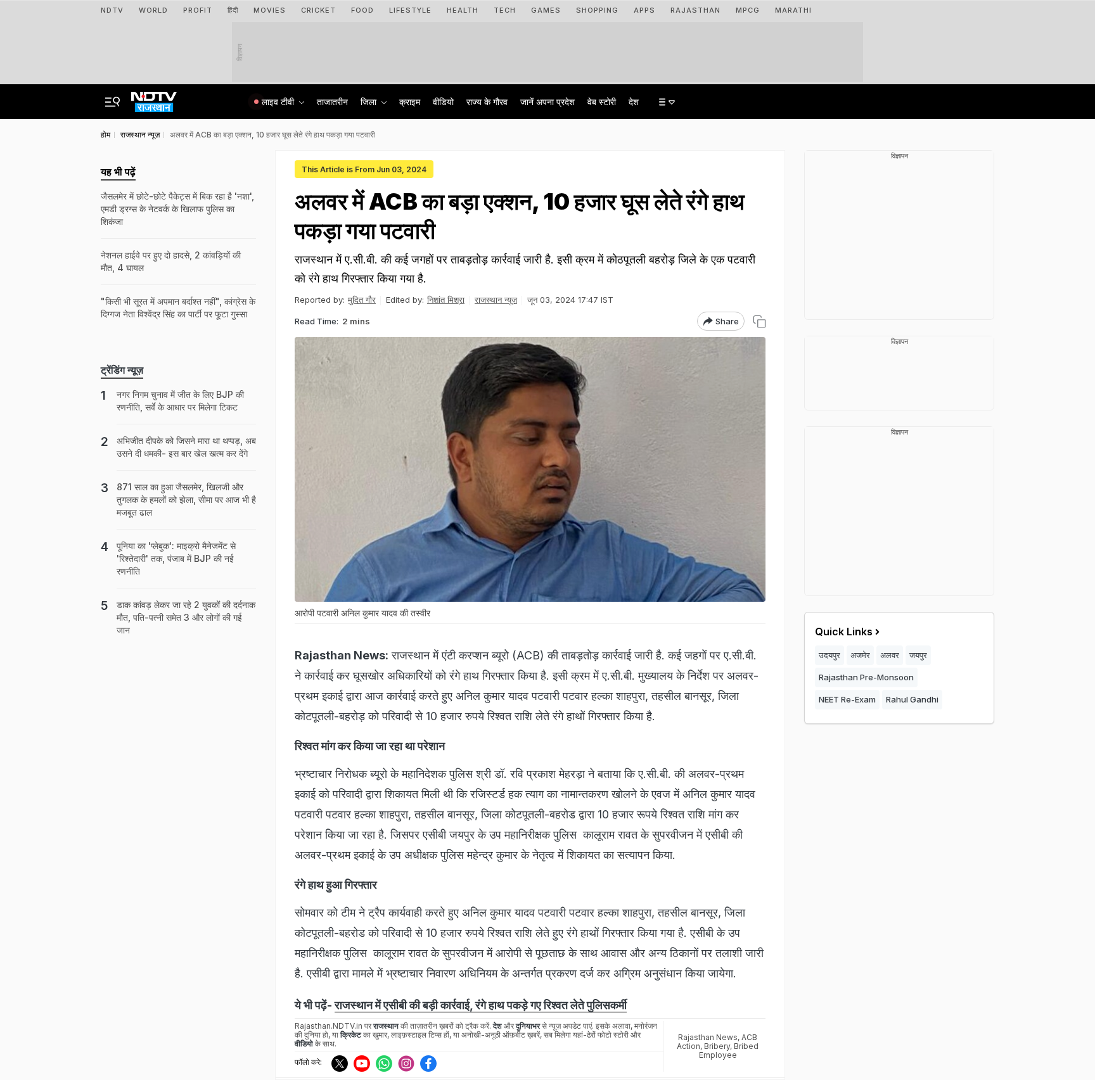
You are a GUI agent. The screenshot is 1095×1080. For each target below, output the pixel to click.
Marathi (793, 10)
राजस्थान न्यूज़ (496, 300)
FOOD (362, 10)
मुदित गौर (362, 300)
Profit (197, 10)
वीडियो (443, 101)
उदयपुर (829, 655)
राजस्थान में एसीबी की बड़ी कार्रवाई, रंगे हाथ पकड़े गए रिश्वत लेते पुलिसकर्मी (481, 1005)
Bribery (717, 1046)
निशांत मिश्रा (445, 300)
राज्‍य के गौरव (487, 101)
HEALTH (462, 10)
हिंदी (232, 10)
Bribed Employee (729, 1050)
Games (546, 10)
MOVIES (269, 10)
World (153, 10)
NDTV (112, 10)
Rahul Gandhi (912, 699)
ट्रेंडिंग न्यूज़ (122, 370)
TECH (505, 10)
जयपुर (918, 655)
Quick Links (844, 631)
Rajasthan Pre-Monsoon (866, 677)
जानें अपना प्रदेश (547, 101)
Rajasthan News (708, 1037)
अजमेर (860, 655)
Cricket (318, 10)
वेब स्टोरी (601, 101)
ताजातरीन (332, 101)
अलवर (889, 655)
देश (634, 101)
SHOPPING (597, 10)
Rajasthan (695, 10)
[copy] (759, 321)
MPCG (748, 10)
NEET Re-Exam (847, 699)
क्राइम (409, 101)
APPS (644, 10)
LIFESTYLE (410, 10)
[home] (154, 98)
